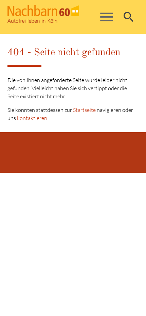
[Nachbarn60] (58, 17)
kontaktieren (32, 118)
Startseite (84, 109)
